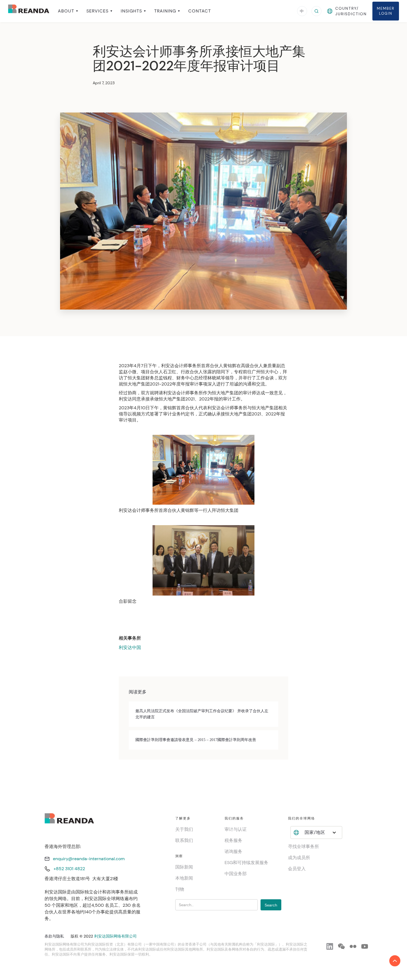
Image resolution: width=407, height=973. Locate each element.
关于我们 (184, 829)
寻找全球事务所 (303, 846)
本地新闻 (184, 878)
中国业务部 (236, 874)
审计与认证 (236, 829)
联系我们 (184, 840)
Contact (199, 11)
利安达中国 (130, 647)
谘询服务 (233, 851)
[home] (29, 11)
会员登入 (297, 869)
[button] (68, 11)
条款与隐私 (54, 936)
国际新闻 (184, 867)
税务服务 (233, 840)
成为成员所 (299, 857)
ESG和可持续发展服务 (246, 862)
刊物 (179, 889)
